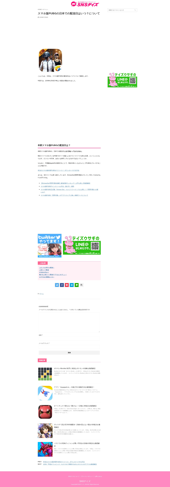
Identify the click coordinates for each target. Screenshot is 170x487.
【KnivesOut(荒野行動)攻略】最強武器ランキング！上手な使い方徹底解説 (65, 183)
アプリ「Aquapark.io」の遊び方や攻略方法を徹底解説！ (74, 387)
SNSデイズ (85, 481)
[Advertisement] (69, 34)
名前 (41, 335)
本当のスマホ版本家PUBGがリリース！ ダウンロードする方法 (58, 170)
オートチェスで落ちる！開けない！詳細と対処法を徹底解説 (75, 406)
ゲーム (42, 293)
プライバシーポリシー (87, 476)
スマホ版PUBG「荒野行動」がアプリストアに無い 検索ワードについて (64, 195)
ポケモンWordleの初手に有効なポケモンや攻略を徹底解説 (74, 368)
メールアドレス (44, 343)
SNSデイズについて (73, 476)
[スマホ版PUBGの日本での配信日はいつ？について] (72, 285)
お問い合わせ (98, 476)
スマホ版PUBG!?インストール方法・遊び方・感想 (57, 186)
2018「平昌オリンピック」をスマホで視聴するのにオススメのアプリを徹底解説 (70, 464)
